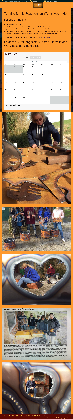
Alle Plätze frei (10, 105)
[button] (36, 158)
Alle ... (19, 105)
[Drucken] (67, 50)
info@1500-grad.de (52, 1)
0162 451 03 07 (37, 1)
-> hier (30, 33)
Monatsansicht (35, 57)
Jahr (27, 57)
